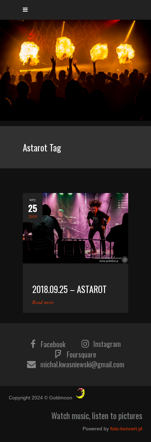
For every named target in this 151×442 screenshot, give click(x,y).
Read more (43, 302)
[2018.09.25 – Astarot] (75, 228)
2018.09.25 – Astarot (69, 288)
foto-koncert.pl (126, 428)
